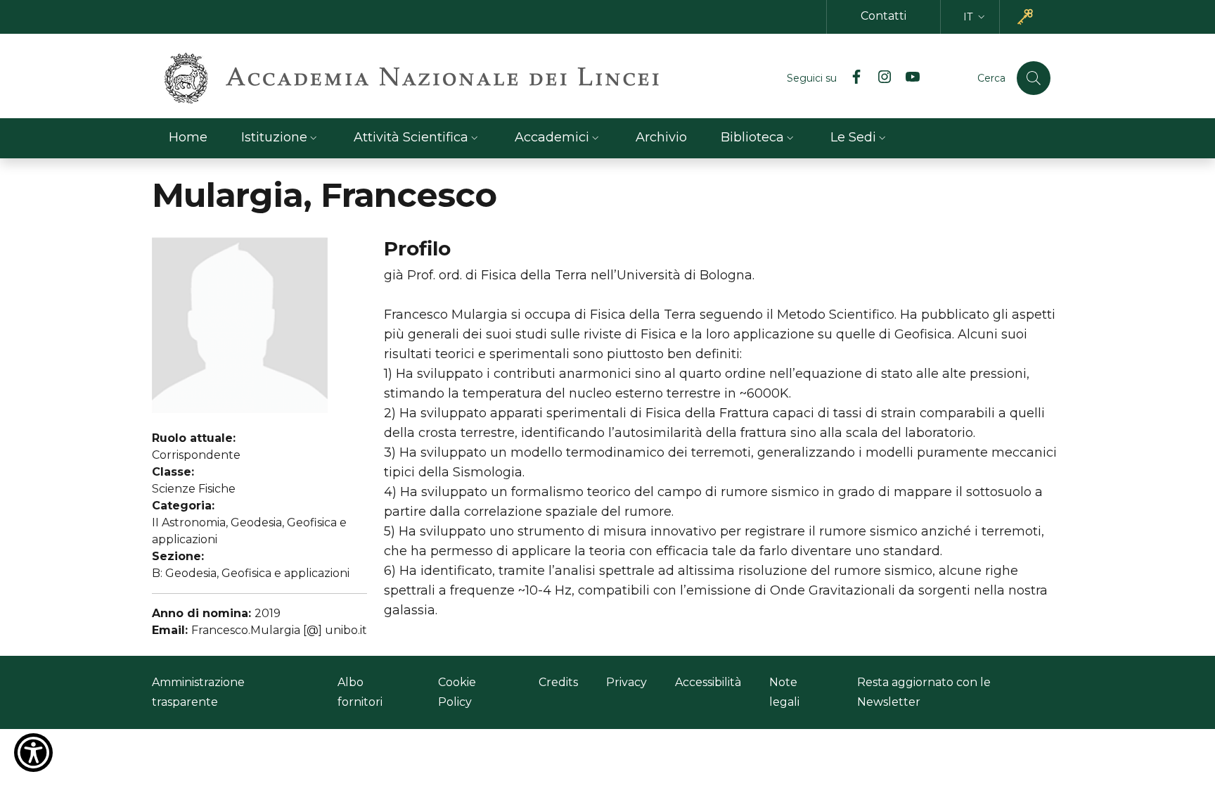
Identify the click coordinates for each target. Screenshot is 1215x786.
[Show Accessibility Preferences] (33, 752)
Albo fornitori (360, 692)
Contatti (883, 16)
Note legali (784, 692)
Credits (558, 682)
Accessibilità (708, 682)
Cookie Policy (457, 692)
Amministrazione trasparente (198, 692)
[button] (975, 17)
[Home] (412, 78)
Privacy (626, 682)
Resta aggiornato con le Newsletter (924, 692)
